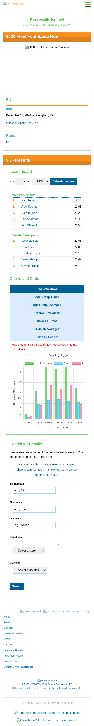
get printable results (47, 474)
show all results (28, 464)
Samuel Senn (29, 212)
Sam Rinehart (30, 200)
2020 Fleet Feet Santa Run (32, 36)
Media (7, 639)
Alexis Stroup (29, 259)
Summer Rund (30, 265)
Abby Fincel (28, 247)
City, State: (16, 537)
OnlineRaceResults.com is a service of (47, 688)
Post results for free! (47, 19)
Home (7, 616)
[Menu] (88, 5)
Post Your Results (13, 655)
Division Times (47, 320)
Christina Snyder (31, 253)
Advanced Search (13, 633)
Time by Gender (47, 337)
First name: (16, 502)
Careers (8, 644)
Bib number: (17, 483)
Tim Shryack (29, 225)
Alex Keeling (29, 206)
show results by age (29, 469)
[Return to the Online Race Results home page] (14, 3)
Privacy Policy (11, 661)
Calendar (8, 627)
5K (8, 142)
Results (8, 622)
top (12, 181)
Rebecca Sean (30, 240)
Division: (15, 563)
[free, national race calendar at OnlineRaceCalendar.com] (47, 720)
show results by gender (62, 469)
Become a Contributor (15, 650)
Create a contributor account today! (47, 24)
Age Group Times (47, 297)
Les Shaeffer (29, 219)
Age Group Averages (47, 305)
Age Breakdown (47, 288)
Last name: (16, 518)
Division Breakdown (47, 313)
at (29, 181)
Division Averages (47, 329)
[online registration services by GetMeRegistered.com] (47, 711)
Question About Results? (22, 123)
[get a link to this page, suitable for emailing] (67, 611)
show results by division (60, 464)
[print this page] (31, 611)
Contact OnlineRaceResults (18, 666)
